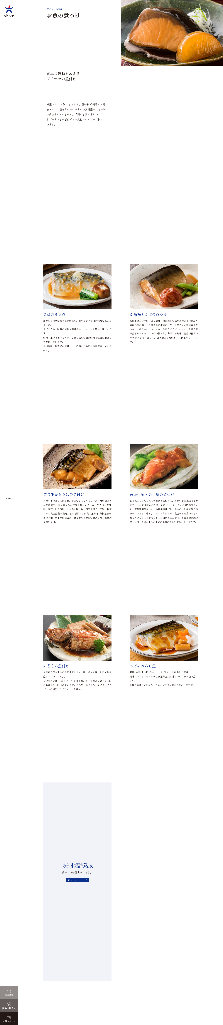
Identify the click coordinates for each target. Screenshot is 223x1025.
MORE (72, 879)
